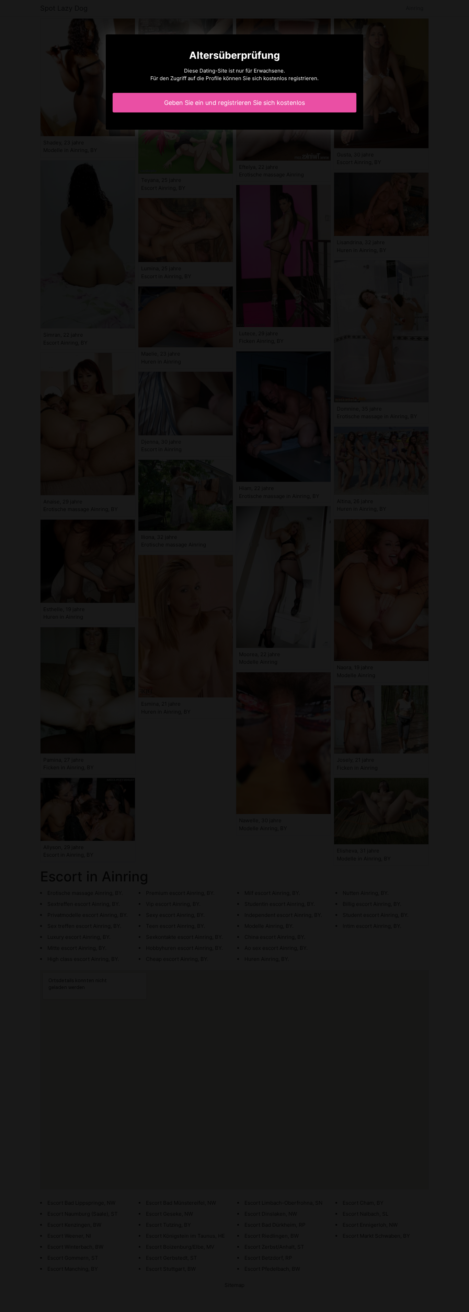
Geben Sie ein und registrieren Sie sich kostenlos (234, 102)
